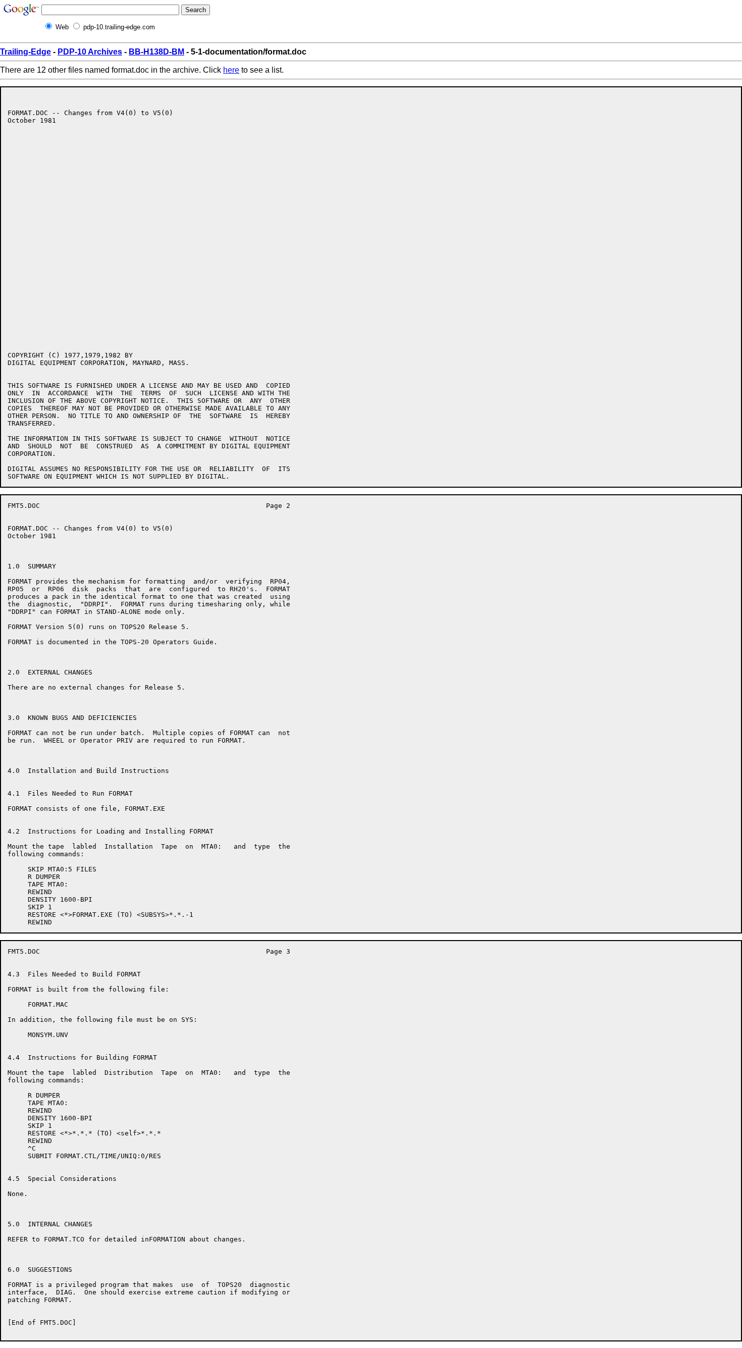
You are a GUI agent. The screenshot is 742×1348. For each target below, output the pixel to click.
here (231, 70)
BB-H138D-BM (156, 51)
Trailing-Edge (25, 51)
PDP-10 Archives (90, 51)
